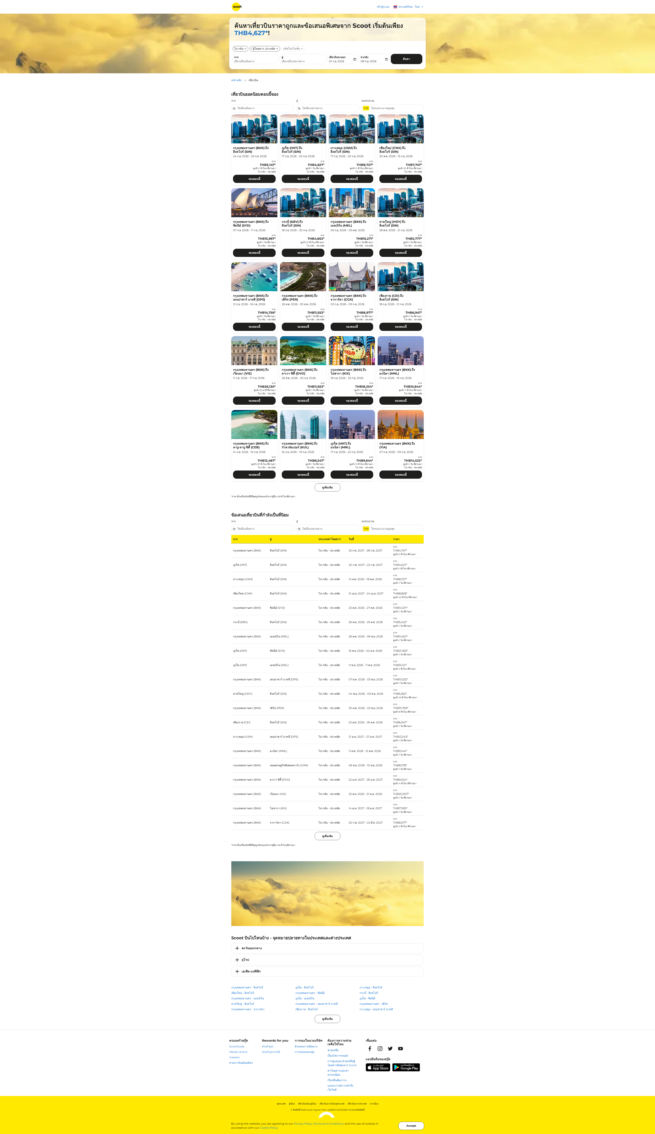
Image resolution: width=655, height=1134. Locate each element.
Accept (411, 1125)
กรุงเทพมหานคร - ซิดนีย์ (310, 993)
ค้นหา (406, 59)
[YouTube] (400, 1049)
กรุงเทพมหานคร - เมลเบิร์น (247, 998)
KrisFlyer (268, 1046)
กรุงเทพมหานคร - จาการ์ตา (248, 1009)
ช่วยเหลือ (333, 1050)
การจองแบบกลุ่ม (305, 1052)
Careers (234, 1057)
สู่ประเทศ (281, 1103)
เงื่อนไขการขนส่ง (338, 1055)
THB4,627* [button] (251, 33)
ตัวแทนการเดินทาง (306, 1046)
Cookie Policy (269, 1127)
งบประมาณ (367, 100)
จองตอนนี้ (254, 179)
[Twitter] (390, 1049)
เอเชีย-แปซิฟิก (251, 971)
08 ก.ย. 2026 (368, 61)
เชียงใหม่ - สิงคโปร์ (242, 993)
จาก (236, 57)
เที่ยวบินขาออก (337, 57)
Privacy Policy (303, 1123)
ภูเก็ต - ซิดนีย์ (367, 998)
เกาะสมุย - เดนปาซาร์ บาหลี (376, 1009)
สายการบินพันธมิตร (241, 1062)
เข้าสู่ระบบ (383, 6)
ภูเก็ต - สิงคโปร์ (304, 987)
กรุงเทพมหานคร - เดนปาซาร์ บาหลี (316, 1003)
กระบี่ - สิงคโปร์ (369, 993)
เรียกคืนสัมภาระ (337, 1080)
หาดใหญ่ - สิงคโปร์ (242, 1003)
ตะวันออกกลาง (252, 948)
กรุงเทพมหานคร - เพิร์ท (374, 1003)
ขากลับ (364, 57)
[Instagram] (380, 1049)
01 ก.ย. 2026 (336, 61)
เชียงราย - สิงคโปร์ (306, 1009)
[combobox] (255, 61)
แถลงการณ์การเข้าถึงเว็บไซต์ (340, 1087)
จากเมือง (374, 1103)
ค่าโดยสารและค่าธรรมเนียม (338, 1072)
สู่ (282, 57)
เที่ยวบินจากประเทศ (357, 1103)
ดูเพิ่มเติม (327, 1018)
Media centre (238, 1052)
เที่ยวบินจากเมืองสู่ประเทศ (331, 1103)
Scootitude (236, 1046)
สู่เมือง (292, 1103)
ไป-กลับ (238, 48)
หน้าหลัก (236, 80)
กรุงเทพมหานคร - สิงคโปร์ (247, 987)
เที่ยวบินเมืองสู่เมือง (307, 1103)
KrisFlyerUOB (271, 1052)
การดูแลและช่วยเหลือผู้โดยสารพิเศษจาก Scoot (342, 1063)
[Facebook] (370, 1049)
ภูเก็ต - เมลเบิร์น (304, 998)
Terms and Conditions (328, 1123)
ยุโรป (245, 960)
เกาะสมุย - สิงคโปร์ (371, 987)
